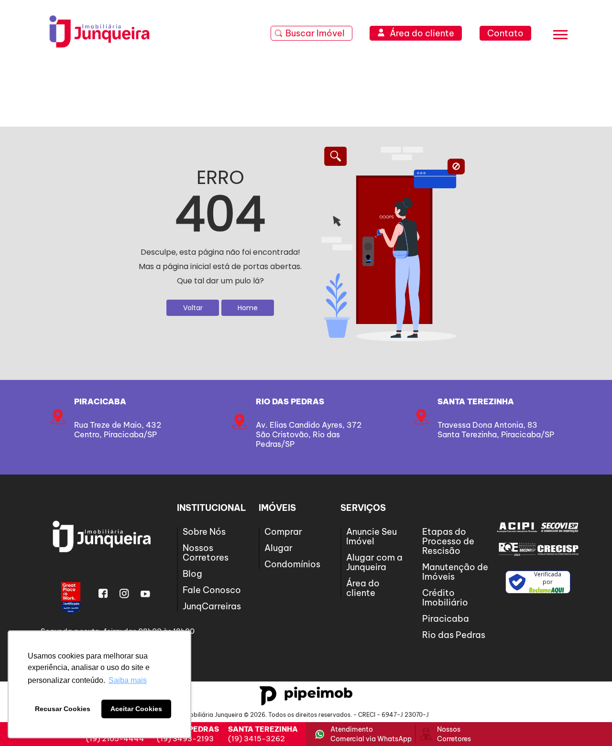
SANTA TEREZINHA (475, 401)
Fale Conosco (212, 589)
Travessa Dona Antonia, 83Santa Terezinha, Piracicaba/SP (495, 429)
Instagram (124, 593)
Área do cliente (363, 588)
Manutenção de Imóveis (455, 572)
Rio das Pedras (290, 401)
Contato (505, 33)
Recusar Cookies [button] (62, 709)
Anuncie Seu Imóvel (371, 536)
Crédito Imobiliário (445, 597)
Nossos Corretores (206, 552)
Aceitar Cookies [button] (136, 709)
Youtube (145, 593)
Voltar (193, 308)
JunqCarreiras (212, 606)
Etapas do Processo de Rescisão (448, 541)
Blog (192, 573)
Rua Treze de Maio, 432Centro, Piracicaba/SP (117, 429)
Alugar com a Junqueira (374, 562)
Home (248, 308)
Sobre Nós (204, 531)
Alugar (278, 547)
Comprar (283, 531)
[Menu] (560, 36)
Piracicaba (100, 401)
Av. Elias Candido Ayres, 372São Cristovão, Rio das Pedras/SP (308, 434)
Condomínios (292, 564)
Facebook (103, 593)
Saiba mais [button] (128, 680)
